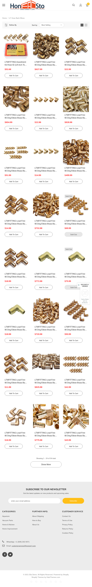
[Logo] (27, 5)
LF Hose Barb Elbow (17, 18)
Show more (46, 464)
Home (4, 18)
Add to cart (13, 76)
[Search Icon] (73, 5)
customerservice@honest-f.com (24, 546)
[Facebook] (4, 554)
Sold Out (73, 234)
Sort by (34, 25)
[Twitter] (10, 554)
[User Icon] (80, 5)
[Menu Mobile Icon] (3, 5)
